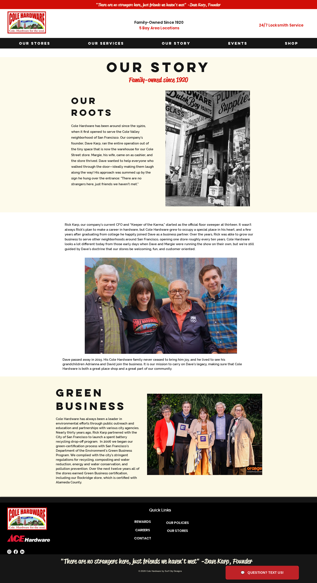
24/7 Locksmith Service (281, 25)
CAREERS (142, 530)
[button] (106, 43)
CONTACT (142, 538)
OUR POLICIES (177, 522)
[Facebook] (16, 552)
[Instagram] (9, 552)
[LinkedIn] (22, 552)
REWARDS (142, 521)
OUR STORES (177, 530)
